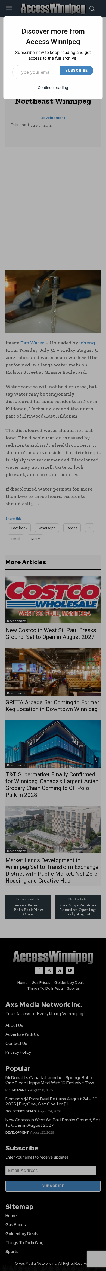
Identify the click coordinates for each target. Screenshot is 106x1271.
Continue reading (53, 87)
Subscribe (76, 70)
